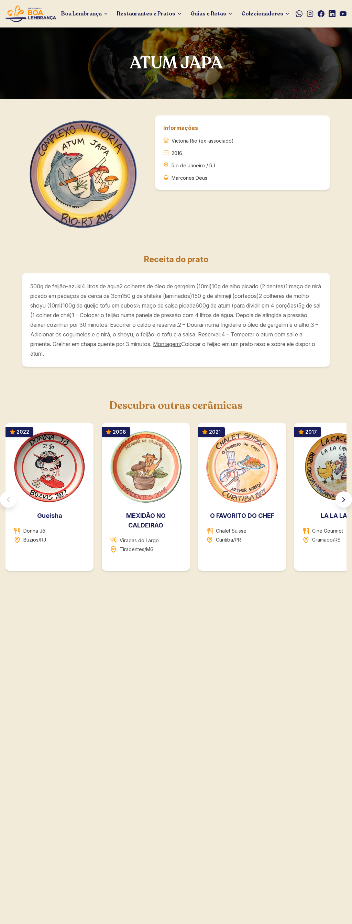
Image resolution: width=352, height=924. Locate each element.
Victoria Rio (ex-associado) (203, 141)
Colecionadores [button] (262, 14)
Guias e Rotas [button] (208, 14)
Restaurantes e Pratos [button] (146, 14)
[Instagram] (310, 13)
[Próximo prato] (344, 499)
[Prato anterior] (8, 499)
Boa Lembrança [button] (81, 14)
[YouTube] (343, 13)
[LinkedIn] (332, 13)
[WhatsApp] (299, 13)
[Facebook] (321, 13)
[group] (176, 499)
